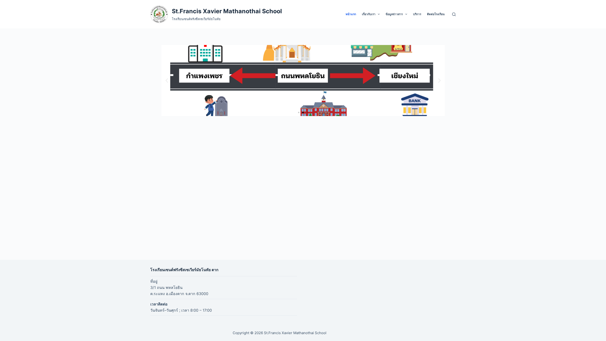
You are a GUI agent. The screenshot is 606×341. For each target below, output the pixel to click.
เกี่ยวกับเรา (368, 14)
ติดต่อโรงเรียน (436, 14)
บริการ (417, 14)
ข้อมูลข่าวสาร (394, 14)
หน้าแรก (351, 14)
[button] (167, 81)
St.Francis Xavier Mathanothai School (227, 11)
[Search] (454, 14)
